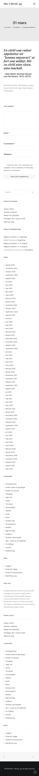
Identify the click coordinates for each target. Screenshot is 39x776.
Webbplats (8, 154)
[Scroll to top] (35, 772)
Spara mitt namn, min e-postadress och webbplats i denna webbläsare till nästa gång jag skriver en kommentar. (18, 167)
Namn (6, 133)
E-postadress (9, 144)
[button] (34, 4)
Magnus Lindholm (29, 27)
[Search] (19, 192)
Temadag (17, 27)
